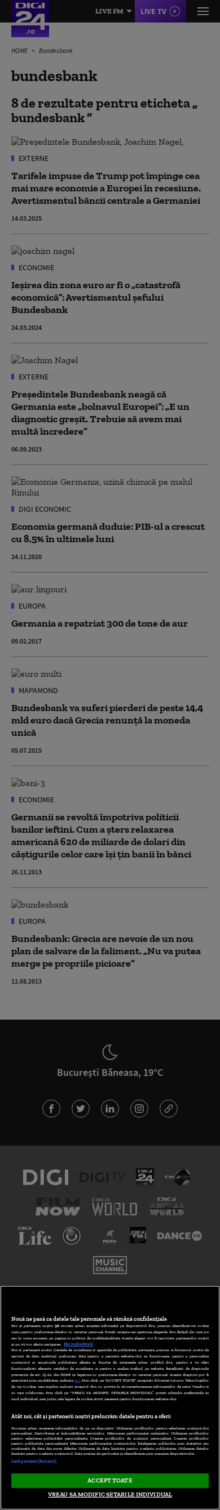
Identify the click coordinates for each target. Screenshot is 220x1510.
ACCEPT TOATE (109, 1480)
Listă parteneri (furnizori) (33, 1461)
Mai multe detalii (78, 1344)
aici (77, 1380)
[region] (110, 1397)
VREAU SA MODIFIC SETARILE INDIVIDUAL (110, 1494)
